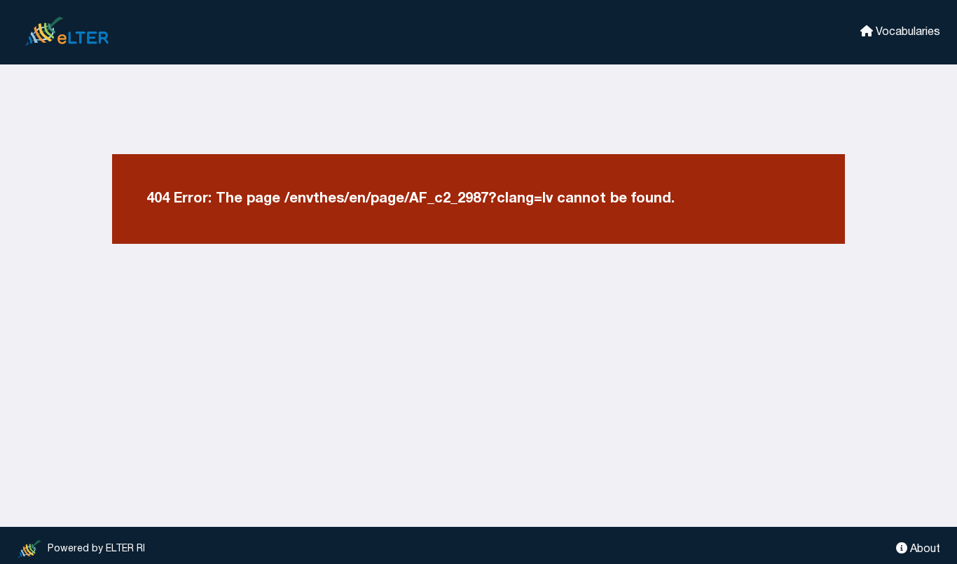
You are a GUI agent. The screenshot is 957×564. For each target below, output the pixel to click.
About (923, 549)
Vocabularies (906, 32)
